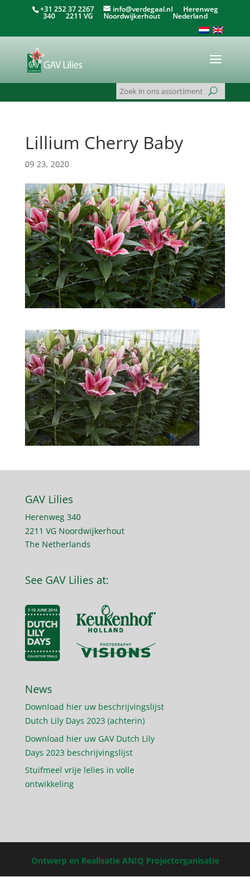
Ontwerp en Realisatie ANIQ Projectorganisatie (125, 860)
